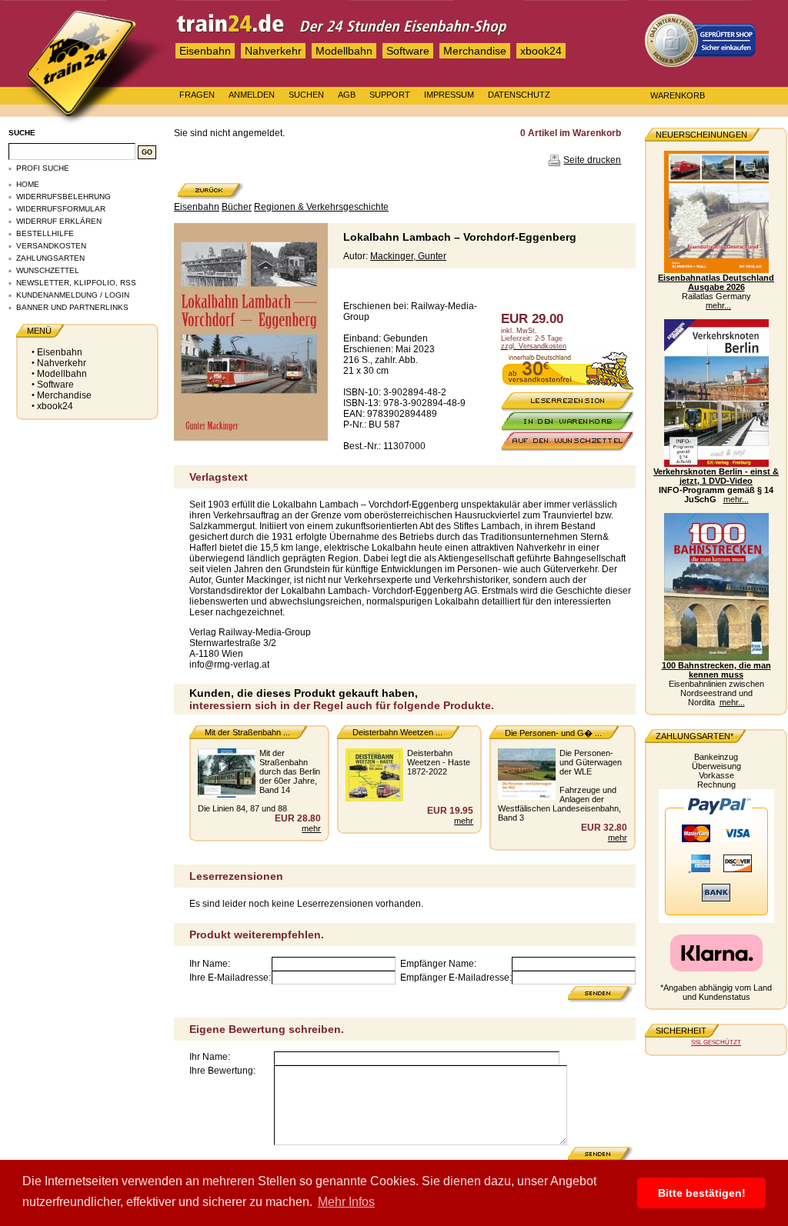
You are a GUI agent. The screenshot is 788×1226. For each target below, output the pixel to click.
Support (389, 94)
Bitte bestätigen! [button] (702, 1193)
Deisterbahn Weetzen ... (397, 732)
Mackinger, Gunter (408, 256)
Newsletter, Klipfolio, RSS (76, 282)
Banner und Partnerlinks (72, 307)
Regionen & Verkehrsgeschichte (321, 207)
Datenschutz (519, 94)
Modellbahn (344, 51)
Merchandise (474, 51)
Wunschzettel (47, 270)
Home (27, 184)
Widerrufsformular (60, 209)
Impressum (449, 94)
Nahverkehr (273, 51)
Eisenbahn (205, 51)
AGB (347, 94)
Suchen (306, 94)
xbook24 (541, 51)
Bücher (237, 207)
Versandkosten (51, 246)
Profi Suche (42, 168)
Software (407, 51)
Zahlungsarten (50, 258)
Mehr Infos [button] (346, 1201)
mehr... (718, 305)
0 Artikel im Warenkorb (570, 133)
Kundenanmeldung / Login (72, 295)
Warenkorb (677, 95)
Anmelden (252, 94)
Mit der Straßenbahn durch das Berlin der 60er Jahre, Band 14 (289, 771)
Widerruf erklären (59, 221)
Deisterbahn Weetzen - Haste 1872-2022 (438, 762)
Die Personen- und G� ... (553, 733)
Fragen (197, 94)
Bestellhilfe (45, 233)
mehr (311, 828)
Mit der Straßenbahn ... (247, 732)
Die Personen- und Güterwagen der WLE (590, 762)
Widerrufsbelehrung (63, 196)
